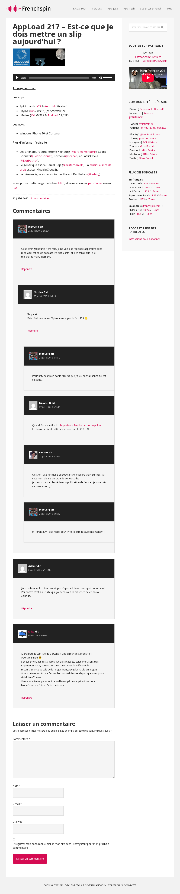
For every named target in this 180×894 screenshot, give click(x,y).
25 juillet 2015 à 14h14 (45, 296)
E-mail (17, 803)
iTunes (155, 183)
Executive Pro (72, 885)
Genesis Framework (95, 885)
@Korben (71, 156)
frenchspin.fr (28, 9)
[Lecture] (17, 77)
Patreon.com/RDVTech (148, 57)
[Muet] (100, 77)
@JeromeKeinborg (84, 152)
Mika (31, 631)
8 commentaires (40, 198)
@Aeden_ (93, 174)
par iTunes (95, 183)
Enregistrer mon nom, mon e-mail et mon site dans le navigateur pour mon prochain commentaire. (61, 845)
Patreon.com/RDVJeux (154, 60)
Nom (17, 785)
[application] (64, 77)
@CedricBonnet (41, 156)
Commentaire (21, 739)
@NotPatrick (29, 161)
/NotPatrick (148, 150)
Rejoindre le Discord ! (152, 109)
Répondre (26, 269)
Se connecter (128, 885)
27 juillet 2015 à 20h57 (50, 456)
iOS (39, 106)
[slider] (108, 77)
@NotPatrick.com (150, 134)
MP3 (61, 183)
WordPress (114, 885)
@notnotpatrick (147, 138)
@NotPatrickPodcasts (153, 127)
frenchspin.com (151, 206)
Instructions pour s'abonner (144, 239)
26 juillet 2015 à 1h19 (49, 357)
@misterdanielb (73, 165)
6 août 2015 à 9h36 (37, 635)
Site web (17, 821)
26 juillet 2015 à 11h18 (39, 570)
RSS (15, 188)
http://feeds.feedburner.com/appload (81, 425)
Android (49, 106)
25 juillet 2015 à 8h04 (38, 230)
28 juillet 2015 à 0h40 (49, 513)
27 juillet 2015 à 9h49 (49, 407)
